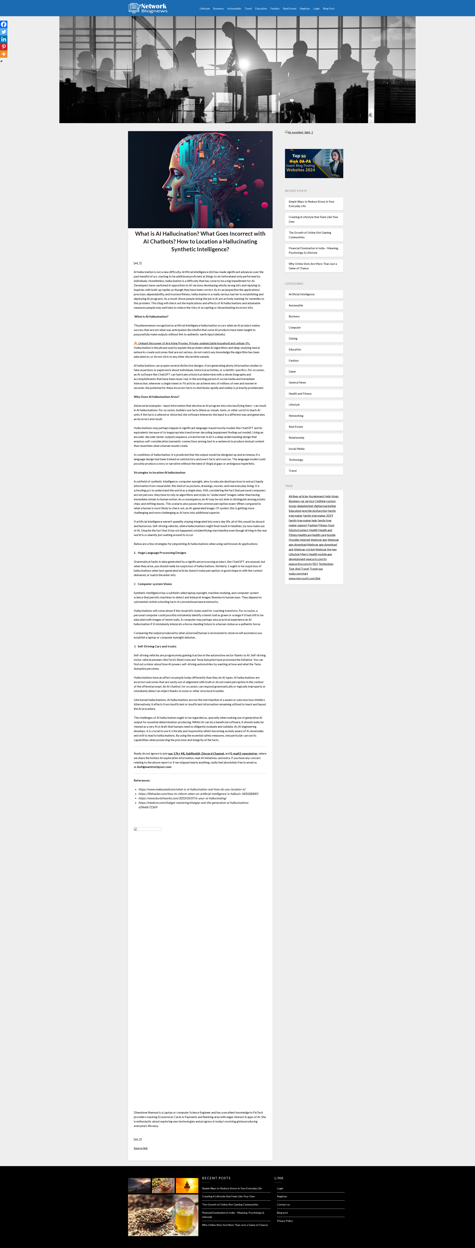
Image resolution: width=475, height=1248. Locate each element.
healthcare (305, 535)
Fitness (322, 525)
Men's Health (308, 554)
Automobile (234, 8)
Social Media (296, 448)
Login (316, 8)
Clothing (320, 501)
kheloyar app (319, 539)
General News (297, 382)
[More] (3, 54)
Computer (295, 327)
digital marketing (325, 506)
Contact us (283, 1204)
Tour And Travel (299, 568)
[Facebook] (3, 24)
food (331, 525)
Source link (141, 1148)
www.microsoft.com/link (304, 578)
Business (218, 8)
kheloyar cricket (304, 549)
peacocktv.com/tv (300, 564)
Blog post (282, 1212)
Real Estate (289, 8)
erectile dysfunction (314, 510)
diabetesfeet (305, 506)
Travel (248, 8)
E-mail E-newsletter (244, 753)
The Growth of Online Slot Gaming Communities (230, 1204)
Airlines (293, 496)
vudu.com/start (298, 573)
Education (261, 8)
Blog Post (329, 8)
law (334, 549)
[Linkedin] (3, 39)
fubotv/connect (298, 530)
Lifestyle (205, 8)
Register (305, 8)
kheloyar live (323, 549)
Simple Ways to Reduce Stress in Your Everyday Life (232, 1188)
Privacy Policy (285, 1220)
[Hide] (1, 61)
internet (305, 539)
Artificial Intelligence (302, 294)
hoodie (331, 535)
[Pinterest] (3, 46)
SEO (315, 564)
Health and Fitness (300, 393)
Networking (296, 415)
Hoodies (294, 539)
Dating (293, 338)
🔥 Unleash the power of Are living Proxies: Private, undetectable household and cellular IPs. (192, 343)
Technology (296, 459)
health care (319, 535)
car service (307, 501)
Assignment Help (320, 496)
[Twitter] (3, 31)
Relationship (296, 437)
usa (320, 568)
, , (196, 753)
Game (292, 371)
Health (313, 530)
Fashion (275, 8)
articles (303, 496)
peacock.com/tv (316, 559)
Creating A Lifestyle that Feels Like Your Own (228, 1196)
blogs (335, 496)
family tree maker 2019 (318, 515)
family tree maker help (303, 520)
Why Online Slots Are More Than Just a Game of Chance (235, 1224)
